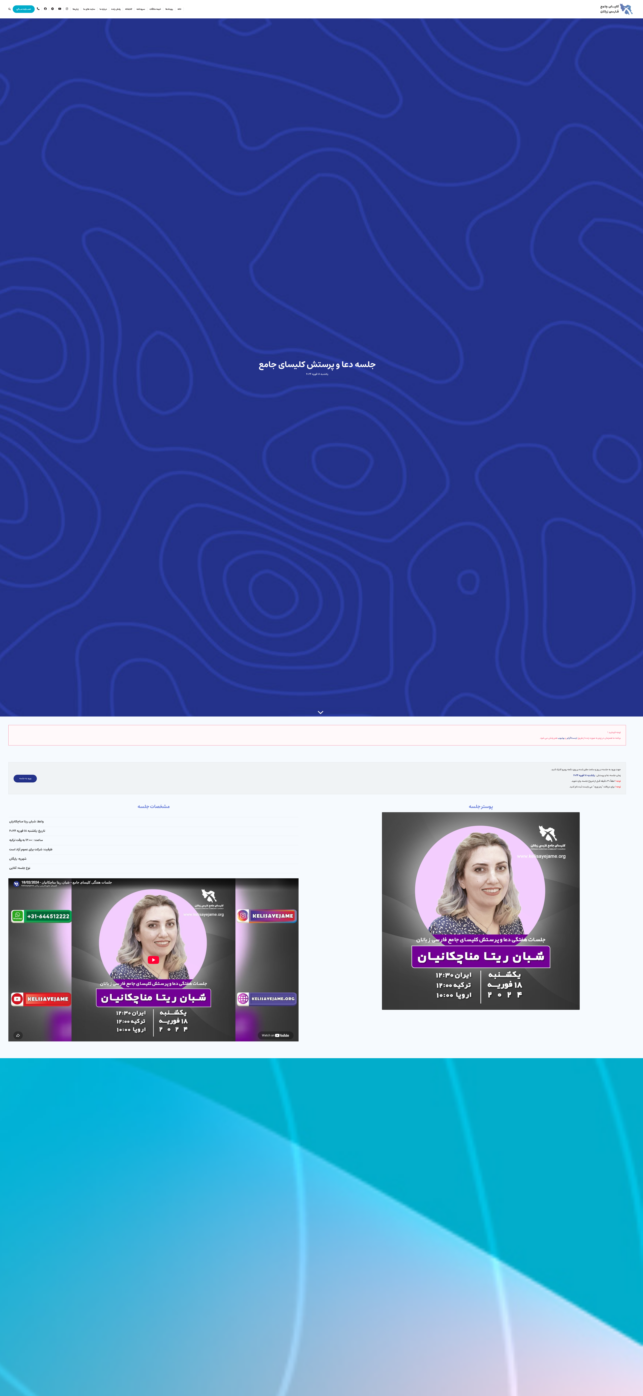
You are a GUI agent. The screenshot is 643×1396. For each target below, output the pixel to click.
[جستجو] (9, 9)
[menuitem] (179, 9)
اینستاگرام (572, 738)
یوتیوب (561, 738)
